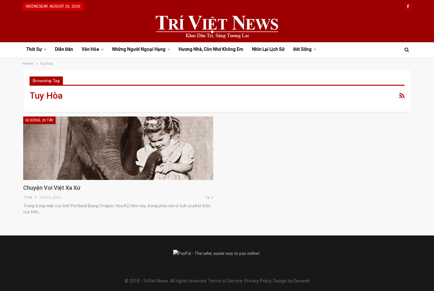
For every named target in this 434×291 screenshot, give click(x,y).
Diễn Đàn (64, 49)
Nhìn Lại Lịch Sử (268, 49)
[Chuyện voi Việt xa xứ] (118, 148)
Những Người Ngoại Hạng (139, 49)
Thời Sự (34, 49)
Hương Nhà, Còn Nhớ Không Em (211, 49)
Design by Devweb (291, 280)
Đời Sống (302, 49)
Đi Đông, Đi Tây (39, 120)
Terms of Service (225, 280)
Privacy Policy (257, 280)
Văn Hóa (90, 49)
